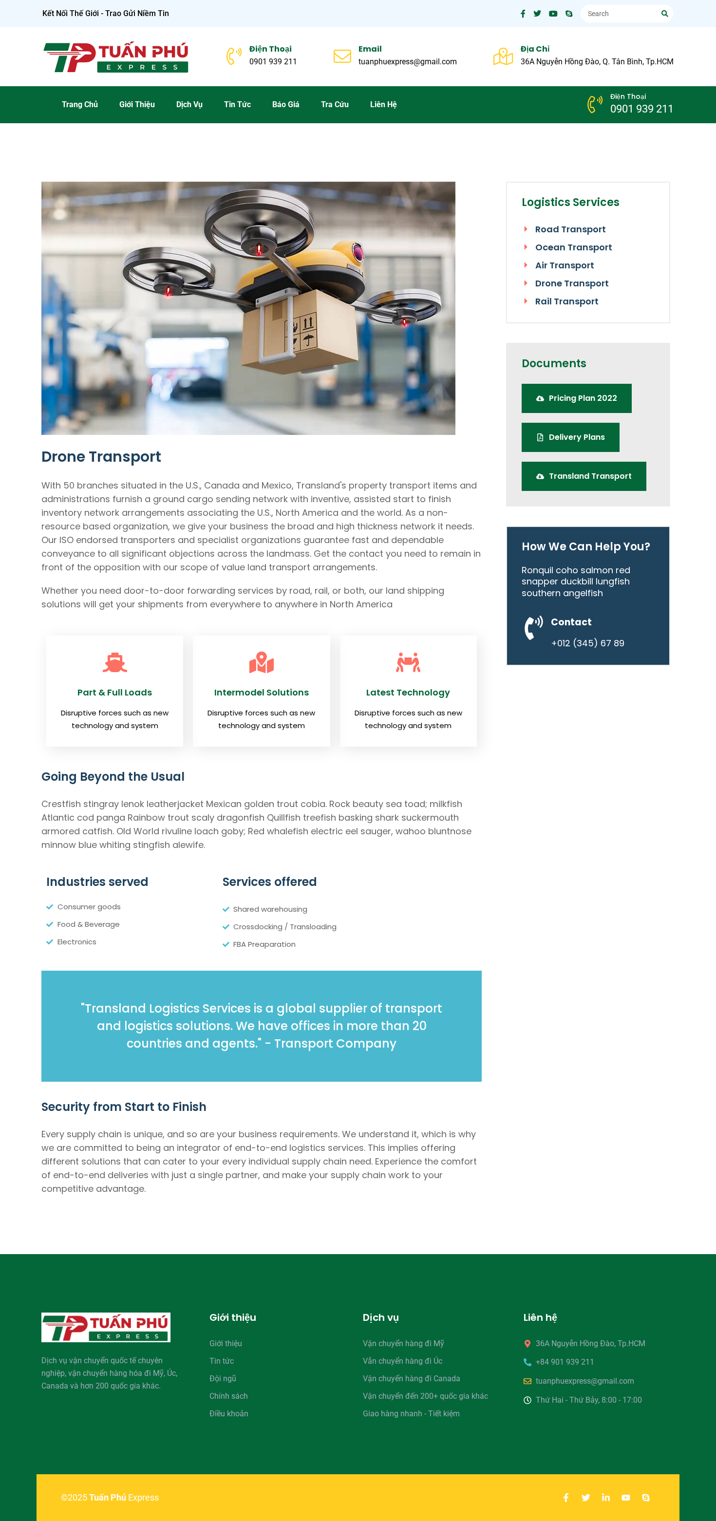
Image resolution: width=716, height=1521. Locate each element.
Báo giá (286, 104)
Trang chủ (80, 104)
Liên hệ (383, 104)
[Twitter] (586, 1497)
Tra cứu (335, 104)
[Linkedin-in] (606, 1497)
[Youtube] (626, 1497)
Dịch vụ (189, 104)
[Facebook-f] (566, 1497)
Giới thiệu (137, 104)
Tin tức (237, 104)
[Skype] (646, 1497)
